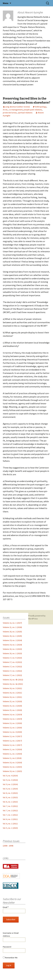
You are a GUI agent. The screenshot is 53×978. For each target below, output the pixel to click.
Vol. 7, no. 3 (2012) (10, 806)
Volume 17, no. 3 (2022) (12, 666)
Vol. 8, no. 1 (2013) (10, 802)
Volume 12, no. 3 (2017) (12, 736)
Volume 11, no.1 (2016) (12, 758)
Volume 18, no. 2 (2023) (12, 649)
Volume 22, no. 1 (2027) (12, 623)
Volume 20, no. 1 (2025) (12, 636)
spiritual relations (25, 112)
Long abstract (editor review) (17, 106)
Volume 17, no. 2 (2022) (12, 671)
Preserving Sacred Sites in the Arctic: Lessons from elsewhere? (26, 100)
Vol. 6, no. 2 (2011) (10, 819)
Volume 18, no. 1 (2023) (12, 653)
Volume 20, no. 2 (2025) (12, 631)
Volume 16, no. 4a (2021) (13, 684)
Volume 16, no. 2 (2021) (12, 692)
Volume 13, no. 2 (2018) (12, 723)
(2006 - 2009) (8, 845)
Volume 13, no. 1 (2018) (12, 727)
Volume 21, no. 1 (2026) (12, 627)
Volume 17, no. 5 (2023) (12, 658)
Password (7, 946)
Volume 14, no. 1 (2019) (12, 719)
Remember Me (11, 957)
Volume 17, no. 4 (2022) (12, 662)
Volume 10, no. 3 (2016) (12, 762)
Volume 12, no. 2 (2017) (12, 740)
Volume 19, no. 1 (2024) (12, 644)
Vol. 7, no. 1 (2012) (10, 815)
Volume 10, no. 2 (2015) (12, 767)
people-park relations (33, 109)
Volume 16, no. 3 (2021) (12, 688)
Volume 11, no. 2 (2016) (12, 754)
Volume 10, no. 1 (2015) (12, 771)
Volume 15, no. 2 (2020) (12, 706)
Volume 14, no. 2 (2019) (12, 714)
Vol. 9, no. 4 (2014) (10, 775)
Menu (5, 3)
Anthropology (40, 106)
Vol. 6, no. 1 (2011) (10, 823)
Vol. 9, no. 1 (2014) (10, 788)
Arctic (5, 109)
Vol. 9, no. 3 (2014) (10, 780)
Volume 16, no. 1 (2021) (12, 697)
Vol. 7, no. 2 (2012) (10, 810)
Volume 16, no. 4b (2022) (13, 679)
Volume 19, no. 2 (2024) (12, 640)
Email (5, 907)
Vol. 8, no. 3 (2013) (10, 793)
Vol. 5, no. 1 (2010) (10, 828)
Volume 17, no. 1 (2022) (12, 675)
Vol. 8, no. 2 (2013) (10, 797)
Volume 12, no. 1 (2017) (12, 745)
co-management (16, 109)
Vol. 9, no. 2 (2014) (10, 784)
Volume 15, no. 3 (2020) (12, 701)
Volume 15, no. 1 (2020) (12, 710)
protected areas (10, 112)
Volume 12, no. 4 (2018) (12, 732)
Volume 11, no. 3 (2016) (12, 749)
